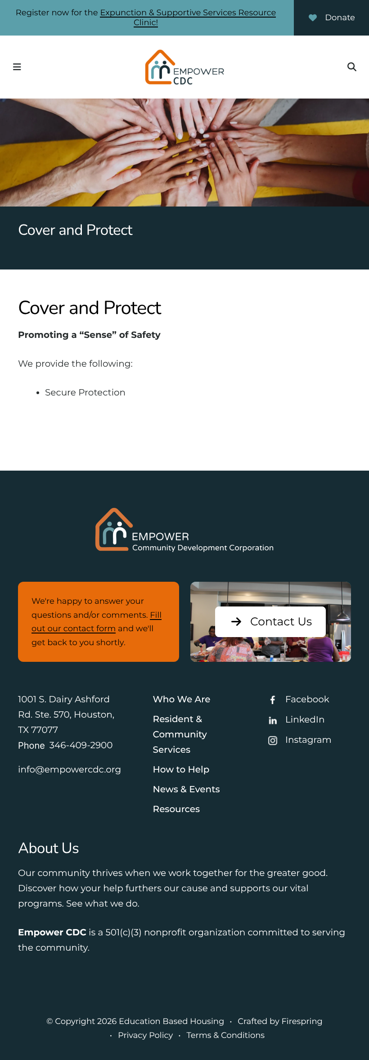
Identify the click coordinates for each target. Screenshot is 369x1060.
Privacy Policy (145, 1035)
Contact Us (281, 622)
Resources (176, 809)
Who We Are (182, 699)
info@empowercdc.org (69, 769)
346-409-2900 (81, 745)
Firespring (302, 1021)
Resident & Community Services (180, 734)
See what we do (101, 903)
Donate (340, 17)
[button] (17, 67)
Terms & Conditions (225, 1035)
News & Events (186, 789)
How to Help (181, 769)
